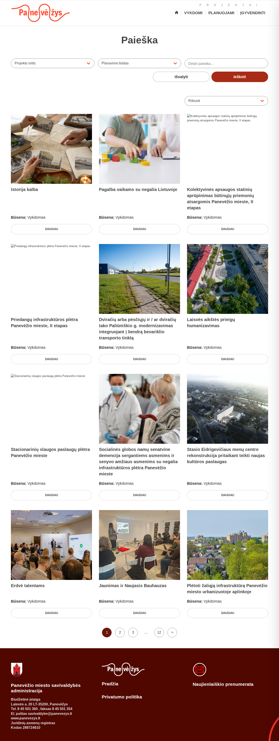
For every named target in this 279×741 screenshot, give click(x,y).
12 (159, 632)
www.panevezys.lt (25, 718)
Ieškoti (239, 77)
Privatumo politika (122, 696)
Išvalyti (181, 77)
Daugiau (51, 229)
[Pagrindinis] (176, 13)
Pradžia (110, 683)
